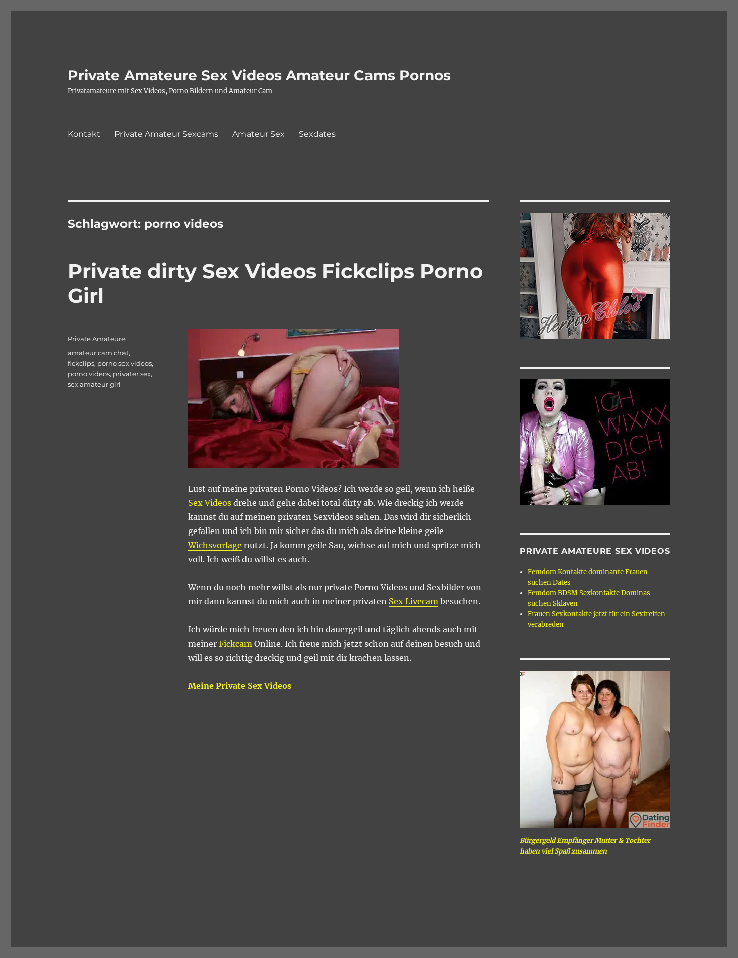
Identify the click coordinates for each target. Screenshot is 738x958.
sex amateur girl (94, 384)
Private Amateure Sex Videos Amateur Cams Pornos (259, 75)
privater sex (132, 374)
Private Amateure (97, 339)
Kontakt (84, 134)
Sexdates (317, 134)
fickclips (81, 363)
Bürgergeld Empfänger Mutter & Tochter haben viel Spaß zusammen (585, 846)
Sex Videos (209, 503)
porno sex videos (124, 363)
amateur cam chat (98, 353)
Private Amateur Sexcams (166, 134)
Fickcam (235, 643)
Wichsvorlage (215, 545)
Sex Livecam (413, 601)
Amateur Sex (258, 134)
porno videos (89, 374)
